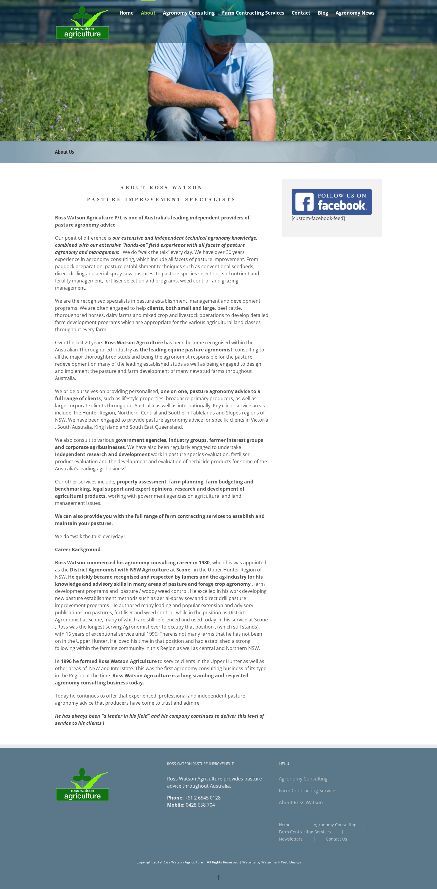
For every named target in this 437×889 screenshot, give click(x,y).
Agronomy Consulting (303, 778)
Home (284, 824)
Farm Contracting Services (308, 790)
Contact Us (336, 839)
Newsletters (291, 839)
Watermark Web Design (281, 862)
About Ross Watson (301, 802)
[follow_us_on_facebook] (332, 191)
